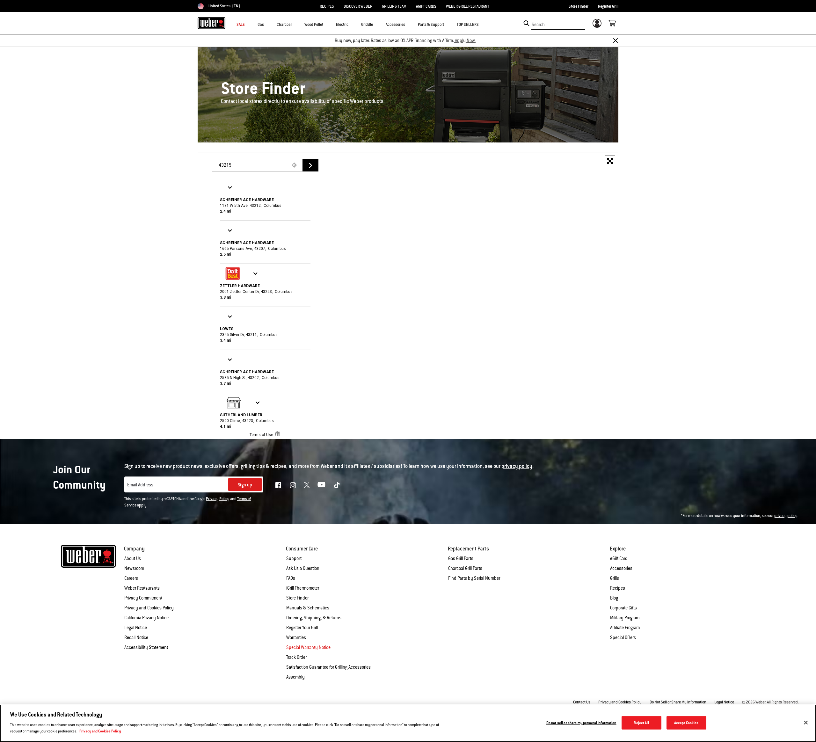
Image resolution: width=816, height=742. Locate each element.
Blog (614, 598)
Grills (614, 578)
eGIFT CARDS (426, 6)
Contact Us (581, 702)
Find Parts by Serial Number (474, 578)
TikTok (337, 485)
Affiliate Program (625, 627)
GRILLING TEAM (394, 6)
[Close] (615, 40)
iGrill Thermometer (302, 588)
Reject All (641, 722)
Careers (131, 578)
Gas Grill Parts (460, 558)
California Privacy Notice (146, 618)
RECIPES (327, 6)
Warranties (296, 637)
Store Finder (578, 6)
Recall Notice (136, 637)
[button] (267, 24)
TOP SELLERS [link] (468, 24)
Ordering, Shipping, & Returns (313, 618)
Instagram (293, 485)
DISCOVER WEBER (358, 6)
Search (538, 24)
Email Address (140, 485)
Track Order (296, 657)
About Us (132, 558)
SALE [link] (241, 24)
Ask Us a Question (302, 568)
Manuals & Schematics (307, 608)
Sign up (245, 485)
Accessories (621, 568)
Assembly (295, 677)
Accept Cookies (686, 722)
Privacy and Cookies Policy (149, 608)
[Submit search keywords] (526, 23)
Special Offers (623, 637)
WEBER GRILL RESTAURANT (467, 6)
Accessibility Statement (146, 647)
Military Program (624, 618)
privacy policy (786, 515)
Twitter (307, 485)
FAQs (290, 578)
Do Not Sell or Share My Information (678, 702)
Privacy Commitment (143, 598)
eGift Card (619, 558)
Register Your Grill (302, 627)
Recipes (617, 588)
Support (294, 558)
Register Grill (608, 6)
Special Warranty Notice (308, 647)
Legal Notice (135, 627)
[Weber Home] (211, 23)
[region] (408, 723)
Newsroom (134, 568)
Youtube (321, 484)
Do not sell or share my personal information (581, 722)
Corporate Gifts (623, 608)
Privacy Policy (217, 498)
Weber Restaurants (142, 588)
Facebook (278, 485)
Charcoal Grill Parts (465, 568)
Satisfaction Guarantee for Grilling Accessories (328, 667)
